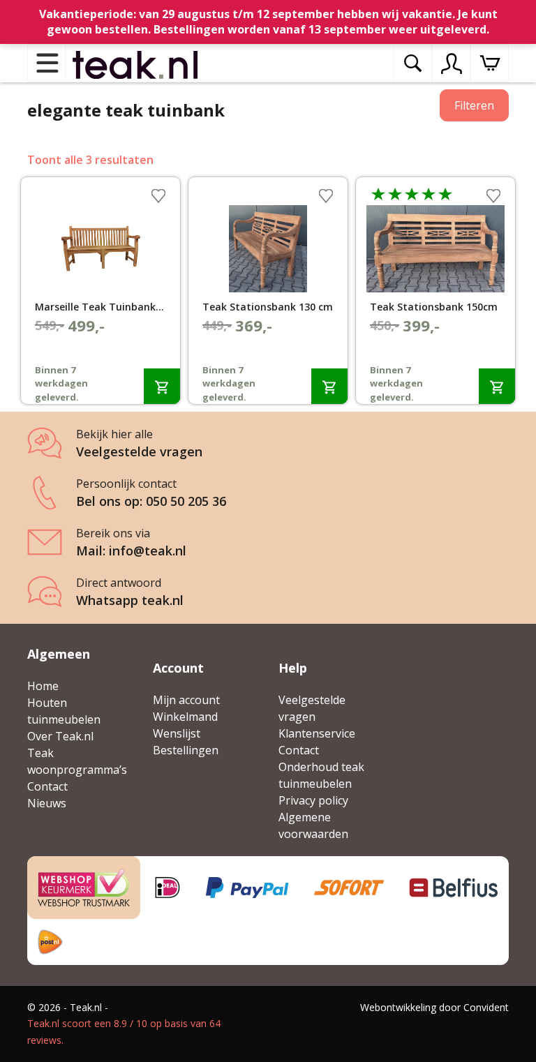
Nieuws (46, 803)
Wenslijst (176, 733)
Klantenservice (316, 733)
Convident (486, 1007)
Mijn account (186, 700)
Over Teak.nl (60, 736)
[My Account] (451, 63)
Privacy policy (313, 800)
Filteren (474, 105)
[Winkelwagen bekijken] (489, 63)
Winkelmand (185, 716)
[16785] (162, 386)
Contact (47, 786)
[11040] (497, 386)
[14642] (329, 386)
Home (43, 686)
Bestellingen (185, 750)
